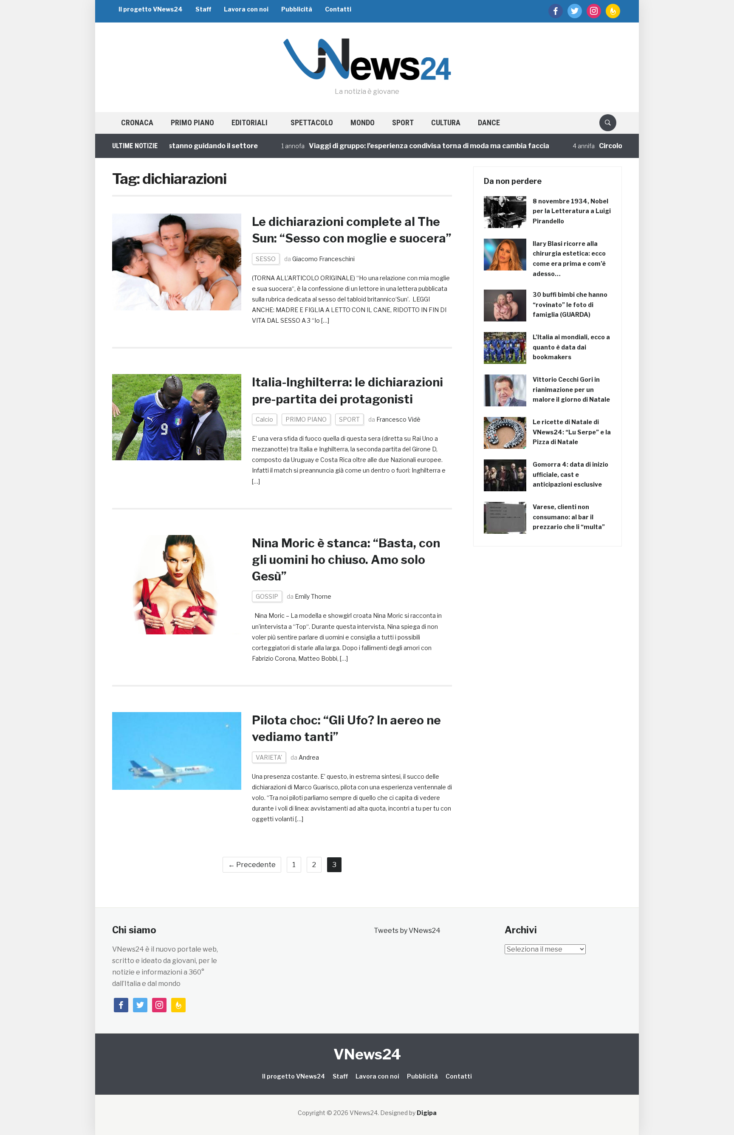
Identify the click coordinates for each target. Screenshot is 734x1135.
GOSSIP (267, 596)
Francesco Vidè (398, 419)
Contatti (338, 9)
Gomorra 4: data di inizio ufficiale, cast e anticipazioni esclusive (570, 474)
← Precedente (252, 865)
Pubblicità (296, 9)
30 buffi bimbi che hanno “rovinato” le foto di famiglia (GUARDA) (570, 304)
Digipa (427, 1112)
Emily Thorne (313, 596)
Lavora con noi (246, 9)
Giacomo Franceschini (323, 258)
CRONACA (137, 122)
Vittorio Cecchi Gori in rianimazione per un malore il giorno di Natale (571, 389)
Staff (203, 9)
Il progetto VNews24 (151, 9)
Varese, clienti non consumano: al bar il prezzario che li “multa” (569, 517)
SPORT (403, 122)
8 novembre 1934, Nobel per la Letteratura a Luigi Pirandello (572, 211)
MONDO (362, 122)
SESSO (266, 258)
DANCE (489, 122)
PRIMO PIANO (192, 122)
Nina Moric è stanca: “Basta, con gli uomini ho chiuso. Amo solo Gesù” (346, 559)
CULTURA (445, 122)
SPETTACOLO (312, 122)
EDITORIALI (249, 122)
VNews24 (367, 1054)
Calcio (264, 419)
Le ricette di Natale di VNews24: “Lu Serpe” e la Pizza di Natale (572, 432)
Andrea (309, 757)
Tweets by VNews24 (407, 931)
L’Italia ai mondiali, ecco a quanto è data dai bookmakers (571, 347)
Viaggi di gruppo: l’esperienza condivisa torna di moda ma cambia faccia (400, 146)
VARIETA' (269, 757)
